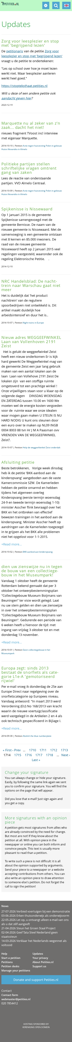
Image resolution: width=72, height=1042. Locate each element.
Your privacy (40, 958)
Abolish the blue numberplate (37, 735)
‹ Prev (16, 750)
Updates (38, 953)
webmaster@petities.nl (15, 999)
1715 (17, 755)
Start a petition (10, 958)
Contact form (9, 995)
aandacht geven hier (16, 98)
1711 (42, 750)
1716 (28, 755)
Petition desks (10, 966)
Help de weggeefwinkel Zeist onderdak (41, 447)
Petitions (7, 962)
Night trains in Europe (33, 322)
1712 (53, 750)
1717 (38, 755)
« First (7, 750)
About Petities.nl (43, 962)
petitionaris (14, 51)
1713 (64, 750)
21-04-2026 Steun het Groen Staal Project (28, 928)
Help (4, 953)
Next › (65, 755)
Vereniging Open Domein (36, 1027)
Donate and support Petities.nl (35, 980)
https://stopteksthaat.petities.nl (24, 86)
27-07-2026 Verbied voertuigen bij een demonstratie (35, 911)
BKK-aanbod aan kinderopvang (38, 551)
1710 (32, 750)
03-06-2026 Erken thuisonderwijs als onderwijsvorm (35, 916)
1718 (49, 755)
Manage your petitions (15, 970)
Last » (36, 760)
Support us (39, 966)
